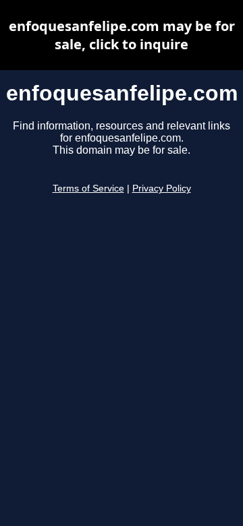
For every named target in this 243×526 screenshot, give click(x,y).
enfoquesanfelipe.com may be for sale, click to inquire (122, 35)
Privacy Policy (161, 188)
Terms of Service (88, 188)
